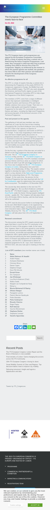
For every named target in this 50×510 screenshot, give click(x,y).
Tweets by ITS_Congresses (16, 386)
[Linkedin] (25, 327)
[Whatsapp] (29, 327)
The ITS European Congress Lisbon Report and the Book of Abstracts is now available (24, 353)
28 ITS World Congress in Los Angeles (23, 157)
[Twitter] (21, 327)
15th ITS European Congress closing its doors (22, 362)
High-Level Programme (34, 173)
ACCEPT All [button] (35, 505)
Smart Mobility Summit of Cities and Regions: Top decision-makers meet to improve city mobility (23, 365)
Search (39, 338)
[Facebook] (16, 327)
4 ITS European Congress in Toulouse (21, 155)
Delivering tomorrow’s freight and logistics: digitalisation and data (21, 370)
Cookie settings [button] (15, 505)
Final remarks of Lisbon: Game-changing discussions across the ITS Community (25, 358)
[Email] (34, 327)
